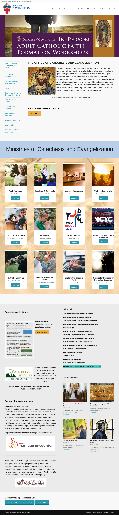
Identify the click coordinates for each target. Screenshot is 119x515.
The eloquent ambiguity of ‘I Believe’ (101, 404)
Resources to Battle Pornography (74, 362)
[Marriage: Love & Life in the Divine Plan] (75, 392)
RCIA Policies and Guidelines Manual (75, 348)
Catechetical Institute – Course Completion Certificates (80, 324)
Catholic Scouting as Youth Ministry (12, 131)
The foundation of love (70, 440)
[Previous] (1, 35)
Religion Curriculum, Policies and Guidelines (77, 331)
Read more (66, 414)
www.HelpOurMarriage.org (35, 475)
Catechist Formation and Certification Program (78, 313)
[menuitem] (54, 9)
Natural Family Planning (10, 101)
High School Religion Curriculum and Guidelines (78, 338)
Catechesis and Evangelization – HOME (11, 66)
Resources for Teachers (10, 114)
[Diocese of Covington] (16, 9)
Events (7, 88)
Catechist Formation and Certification (12, 82)
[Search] (115, 9)
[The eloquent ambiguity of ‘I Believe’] (102, 392)
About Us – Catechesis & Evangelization (10, 75)
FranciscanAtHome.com (30, 389)
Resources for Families (10, 108)
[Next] (117, 35)
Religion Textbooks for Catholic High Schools (77, 341)
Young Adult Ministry (12, 120)
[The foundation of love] (75, 429)
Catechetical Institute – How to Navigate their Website (80, 320)
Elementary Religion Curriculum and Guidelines (78, 334)
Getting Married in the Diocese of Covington (13, 94)
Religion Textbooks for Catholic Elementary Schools (80, 345)
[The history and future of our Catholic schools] (102, 429)
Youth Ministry (10, 125)
